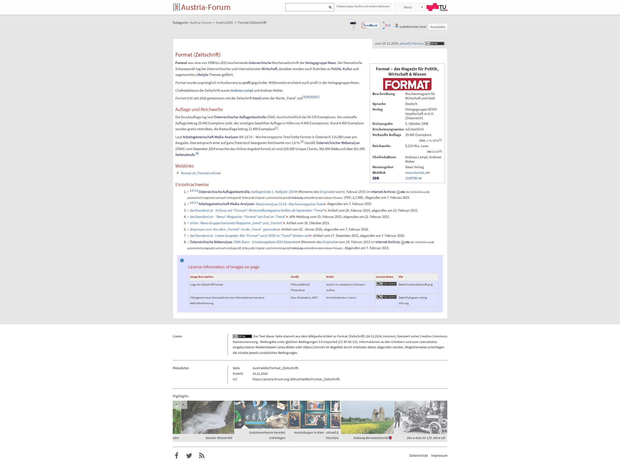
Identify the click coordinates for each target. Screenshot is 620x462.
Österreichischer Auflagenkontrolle (240, 117)
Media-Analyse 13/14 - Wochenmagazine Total (290, 204)
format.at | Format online (200, 173)
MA (430, 151)
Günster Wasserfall (219, 438)
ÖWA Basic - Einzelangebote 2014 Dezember (266, 241)
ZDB (375, 178)
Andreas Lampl (242, 90)
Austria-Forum (206, 7)
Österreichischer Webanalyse (337, 142)
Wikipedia (315, 336)
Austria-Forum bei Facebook (176, 456)
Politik (336, 68)
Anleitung (297, 197)
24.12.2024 (373, 336)
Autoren (389, 336)
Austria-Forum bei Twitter (189, 456)
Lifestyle (202, 74)
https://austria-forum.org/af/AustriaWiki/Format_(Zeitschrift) (296, 379)
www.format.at (416, 172)
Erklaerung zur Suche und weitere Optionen (363, 6)
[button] (370, 25)
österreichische (259, 62)
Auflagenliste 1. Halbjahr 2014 (273, 191)
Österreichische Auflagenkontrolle (224, 191)
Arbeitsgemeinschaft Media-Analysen (210, 137)
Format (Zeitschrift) (351, 336)
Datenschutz (418, 455)
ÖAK (422, 140)
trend (257, 98)
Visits (335, 148)
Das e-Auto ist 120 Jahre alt (426, 438)
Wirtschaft (269, 68)
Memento (306, 191)
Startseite (177, 7)
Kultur (347, 68)
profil (247, 82)
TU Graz (436, 7)
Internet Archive (383, 191)
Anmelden (437, 26)
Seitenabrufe (184, 154)
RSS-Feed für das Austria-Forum (202, 456)
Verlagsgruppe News (320, 62)
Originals (326, 191)
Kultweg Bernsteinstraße (371, 438)
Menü (408, 7)
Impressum (439, 455)
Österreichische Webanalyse (211, 241)
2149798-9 (412, 178)
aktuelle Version (411, 43)
